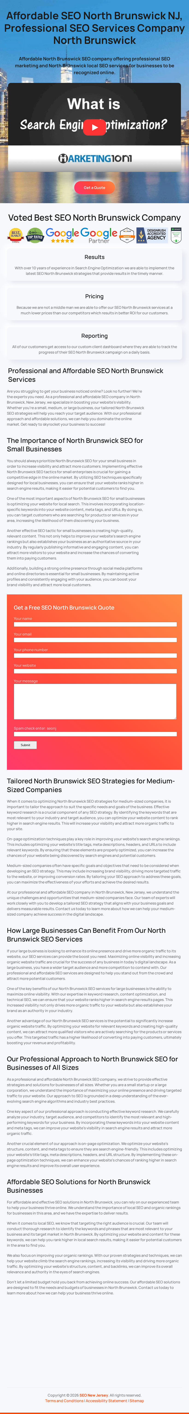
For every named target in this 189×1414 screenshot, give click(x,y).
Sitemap (137, 1400)
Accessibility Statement (106, 1400)
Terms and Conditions (64, 1400)
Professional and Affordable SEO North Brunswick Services (85, 375)
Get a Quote (94, 187)
